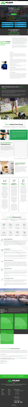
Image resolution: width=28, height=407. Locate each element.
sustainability (24, 235)
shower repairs (17, 235)
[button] (26, 3)
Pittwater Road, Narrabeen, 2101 (4, 363)
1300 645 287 (14, 33)
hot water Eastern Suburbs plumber (11, 250)
